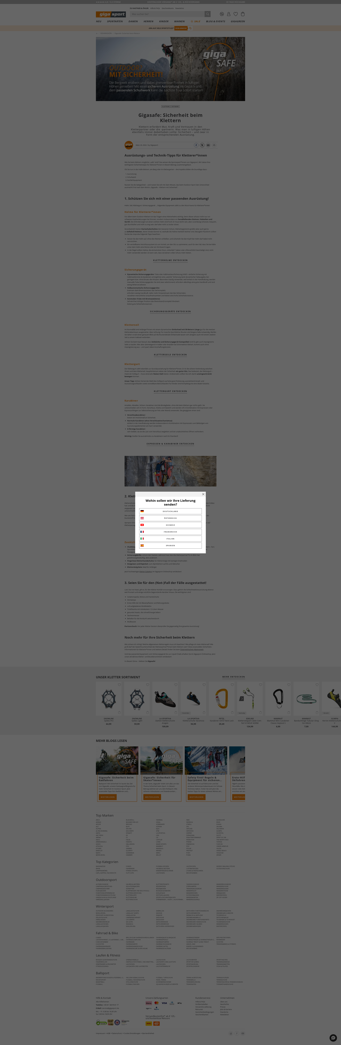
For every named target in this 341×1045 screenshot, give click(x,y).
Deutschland (170, 511)
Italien (170, 539)
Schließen (203, 494)
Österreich (170, 518)
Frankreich (170, 532)
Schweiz (170, 525)
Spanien (170, 545)
